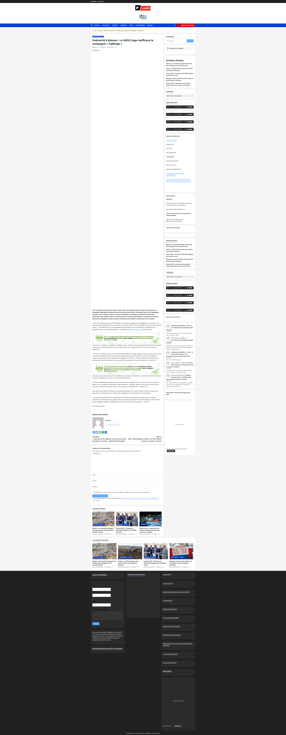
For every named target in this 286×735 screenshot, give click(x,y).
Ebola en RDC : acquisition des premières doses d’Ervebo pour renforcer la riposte (149, 530)
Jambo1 (95, 47)
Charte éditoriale (167, 600)
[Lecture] (168, 107)
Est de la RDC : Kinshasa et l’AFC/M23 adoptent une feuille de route (126, 530)
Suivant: (145, 439)
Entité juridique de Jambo (170, 609)
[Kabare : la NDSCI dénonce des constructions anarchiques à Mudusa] (130, 551)
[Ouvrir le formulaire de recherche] (174, 25)
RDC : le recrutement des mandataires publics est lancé (179, 327)
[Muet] (187, 107)
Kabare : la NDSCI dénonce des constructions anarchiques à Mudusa (128, 563)
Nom (94, 475)
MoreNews (148, 733)
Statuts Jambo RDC (167, 726)
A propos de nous (168, 583)
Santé (148, 524)
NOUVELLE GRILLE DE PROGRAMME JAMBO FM (176, 449)
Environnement (123, 557)
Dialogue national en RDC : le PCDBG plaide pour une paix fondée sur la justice (178, 377)
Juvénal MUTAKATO (171, 140)
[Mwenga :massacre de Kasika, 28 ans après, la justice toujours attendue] (181, 551)
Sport (131, 25)
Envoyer (95, 624)
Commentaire (96, 453)
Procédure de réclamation (170, 654)
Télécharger (171, 451)
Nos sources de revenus (169, 662)
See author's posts (113, 424)
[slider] (191, 106)
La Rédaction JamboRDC (98, 534)
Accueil (96, 25)
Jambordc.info (137, 329)
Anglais (150, 25)
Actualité (105, 25)
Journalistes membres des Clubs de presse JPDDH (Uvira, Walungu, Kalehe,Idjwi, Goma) (178, 180)
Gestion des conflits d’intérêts (171, 626)
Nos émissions (140, 25)
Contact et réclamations (99, 575)
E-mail (94, 481)
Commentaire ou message (100, 609)
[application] (180, 106)
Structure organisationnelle (170, 617)
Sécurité (123, 25)
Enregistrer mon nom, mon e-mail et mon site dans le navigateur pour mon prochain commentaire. (122, 492)
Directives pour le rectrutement (172, 635)
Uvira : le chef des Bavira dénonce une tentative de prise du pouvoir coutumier (179, 354)
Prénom (94, 592)
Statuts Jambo (167, 671)
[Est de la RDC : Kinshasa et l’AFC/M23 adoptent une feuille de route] (127, 519)
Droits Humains (174, 557)
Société (114, 25)
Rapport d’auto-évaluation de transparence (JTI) (176, 592)
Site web (94, 486)
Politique (101, 36)
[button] (92, 25)
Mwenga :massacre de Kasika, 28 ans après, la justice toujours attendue (180, 563)
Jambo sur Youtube (187, 25)
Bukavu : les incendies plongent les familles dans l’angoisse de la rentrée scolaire (103, 530)
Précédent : (109, 439)
